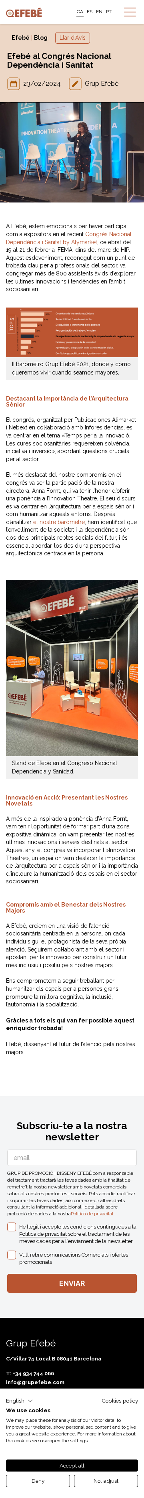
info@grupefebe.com (35, 1382)
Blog (41, 37)
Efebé (21, 37)
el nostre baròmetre (59, 522)
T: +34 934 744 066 (30, 1373)
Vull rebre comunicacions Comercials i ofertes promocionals (73, 1258)
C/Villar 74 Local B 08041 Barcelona (53, 1359)
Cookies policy (120, 1400)
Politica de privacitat (92, 1214)
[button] (19, 1401)
